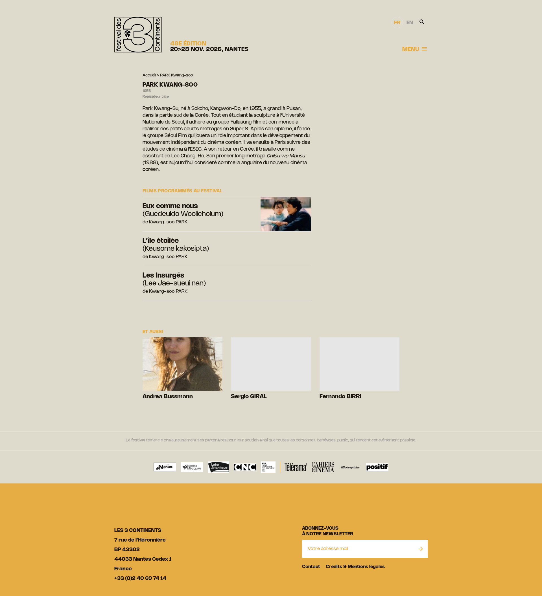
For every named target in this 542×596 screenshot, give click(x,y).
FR (397, 23)
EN (409, 23)
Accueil (149, 75)
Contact (311, 567)
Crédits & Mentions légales (355, 567)
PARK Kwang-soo (176, 75)
